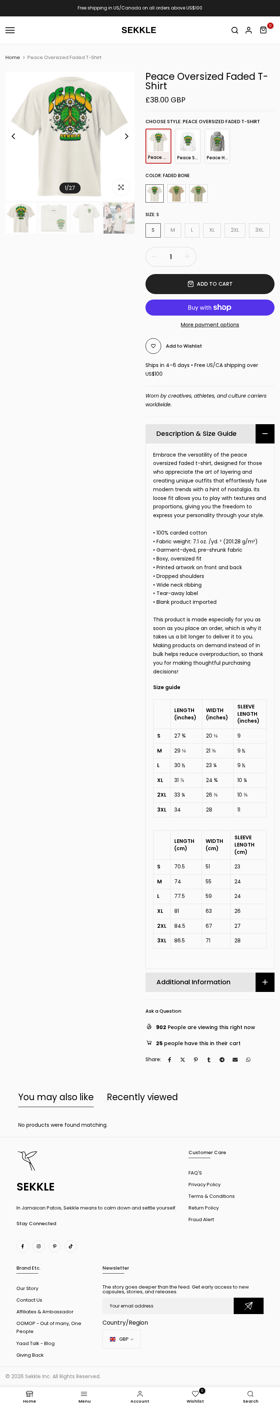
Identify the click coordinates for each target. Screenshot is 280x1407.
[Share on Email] (235, 1060)
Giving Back (30, 1355)
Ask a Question (163, 1011)
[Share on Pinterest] (196, 1060)
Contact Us (29, 1300)
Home (12, 57)
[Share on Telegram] (222, 1060)
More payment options (210, 324)
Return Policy (203, 1207)
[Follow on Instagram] (38, 1246)
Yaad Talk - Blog (35, 1343)
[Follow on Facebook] (22, 1246)
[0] (264, 30)
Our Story (27, 1288)
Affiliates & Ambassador (45, 1311)
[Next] (121, 136)
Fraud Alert (201, 1219)
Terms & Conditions (211, 1196)
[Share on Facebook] (169, 1060)
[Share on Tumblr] (209, 1060)
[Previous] (19, 136)
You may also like (56, 1097)
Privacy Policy (204, 1184)
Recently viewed (142, 1097)
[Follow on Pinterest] (54, 1246)
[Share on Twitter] (183, 1060)
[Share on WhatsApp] (248, 1060)
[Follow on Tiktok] (71, 1246)
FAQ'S (195, 1172)
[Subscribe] (249, 1306)
